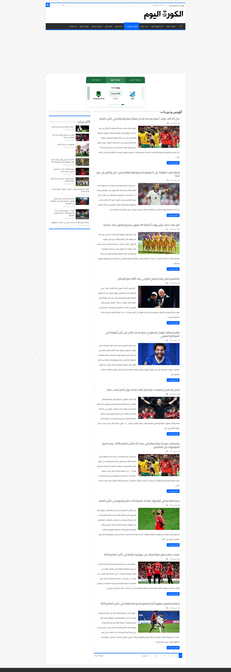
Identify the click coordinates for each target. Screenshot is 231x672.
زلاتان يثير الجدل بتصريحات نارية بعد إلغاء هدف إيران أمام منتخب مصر (143, 389)
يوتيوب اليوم (84, 26)
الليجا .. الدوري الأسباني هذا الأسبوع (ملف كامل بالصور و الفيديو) (64, 213)
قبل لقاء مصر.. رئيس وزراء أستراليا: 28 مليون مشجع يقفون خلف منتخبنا (141, 224)
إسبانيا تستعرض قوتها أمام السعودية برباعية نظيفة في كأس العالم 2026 (140, 603)
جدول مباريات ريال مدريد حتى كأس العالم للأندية (62, 179)
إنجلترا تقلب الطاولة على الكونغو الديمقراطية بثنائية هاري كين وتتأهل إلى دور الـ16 (138, 174)
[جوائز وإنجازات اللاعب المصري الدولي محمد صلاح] (82, 171)
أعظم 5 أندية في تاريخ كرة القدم (63, 126)
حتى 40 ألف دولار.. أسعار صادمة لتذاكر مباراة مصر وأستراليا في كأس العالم (139, 118)
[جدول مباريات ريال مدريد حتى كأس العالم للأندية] (82, 181)
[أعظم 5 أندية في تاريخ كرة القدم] (82, 128)
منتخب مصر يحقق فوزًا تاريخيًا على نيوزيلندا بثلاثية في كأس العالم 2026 (142, 554)
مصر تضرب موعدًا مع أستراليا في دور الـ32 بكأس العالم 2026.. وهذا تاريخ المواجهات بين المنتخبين (141, 445)
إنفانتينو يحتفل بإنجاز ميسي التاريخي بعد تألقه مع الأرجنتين (148, 278)
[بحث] (48, 5)
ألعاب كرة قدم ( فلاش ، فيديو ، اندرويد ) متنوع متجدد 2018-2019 (70, 190)
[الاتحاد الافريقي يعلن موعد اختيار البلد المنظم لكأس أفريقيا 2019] (82, 162)
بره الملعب (73, 26)
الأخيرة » (145, 655)
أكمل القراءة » (173, 163)
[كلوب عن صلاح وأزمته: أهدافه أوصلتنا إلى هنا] (82, 137)
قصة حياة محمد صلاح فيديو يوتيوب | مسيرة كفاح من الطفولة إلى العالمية (62, 201)
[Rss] (64, 5)
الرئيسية (180, 26)
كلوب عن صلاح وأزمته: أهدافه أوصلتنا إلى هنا (63, 136)
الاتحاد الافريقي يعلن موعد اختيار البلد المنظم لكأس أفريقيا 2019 (62, 160)
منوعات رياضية (97, 26)
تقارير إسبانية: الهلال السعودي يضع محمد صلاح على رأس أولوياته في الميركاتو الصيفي (142, 334)
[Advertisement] (115, 52)
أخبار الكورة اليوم (157, 26)
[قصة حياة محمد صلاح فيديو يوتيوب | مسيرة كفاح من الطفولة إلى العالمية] (82, 201)
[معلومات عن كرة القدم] (82, 150)
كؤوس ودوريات (132, 26)
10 (156, 655)
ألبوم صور (108, 26)
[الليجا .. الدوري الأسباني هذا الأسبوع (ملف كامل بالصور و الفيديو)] (82, 214)
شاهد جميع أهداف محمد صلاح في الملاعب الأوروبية (70, 222)
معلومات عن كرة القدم (65, 144)
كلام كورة (118, 26)
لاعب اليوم (144, 26)
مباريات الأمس (135, 79)
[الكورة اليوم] (163, 15)
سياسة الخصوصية (159, 5)
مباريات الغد (95, 79)
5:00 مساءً (115, 93)
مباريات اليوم (171, 26)
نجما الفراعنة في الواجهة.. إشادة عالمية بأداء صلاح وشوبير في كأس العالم (139, 500)
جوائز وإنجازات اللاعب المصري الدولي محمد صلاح (63, 170)
